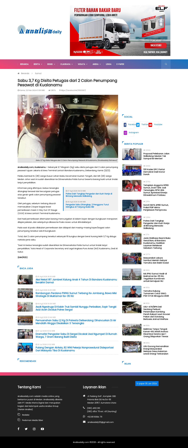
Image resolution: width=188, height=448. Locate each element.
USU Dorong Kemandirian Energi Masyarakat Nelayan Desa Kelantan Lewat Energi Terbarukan (156, 350)
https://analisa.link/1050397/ (73, 90)
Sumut (38, 73)
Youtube (156, 124)
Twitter (143, 124)
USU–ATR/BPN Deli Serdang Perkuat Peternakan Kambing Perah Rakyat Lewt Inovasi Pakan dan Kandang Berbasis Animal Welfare (156, 313)
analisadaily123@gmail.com (101, 422)
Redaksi (25, 415)
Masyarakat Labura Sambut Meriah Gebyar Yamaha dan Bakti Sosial (156, 260)
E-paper (120, 64)
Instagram (131, 132)
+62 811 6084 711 (94, 416)
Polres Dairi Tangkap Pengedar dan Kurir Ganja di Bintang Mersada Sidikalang (89, 194)
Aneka (96, 64)
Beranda (24, 64)
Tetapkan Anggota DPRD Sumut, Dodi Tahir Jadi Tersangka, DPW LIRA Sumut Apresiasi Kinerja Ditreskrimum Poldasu (156, 190)
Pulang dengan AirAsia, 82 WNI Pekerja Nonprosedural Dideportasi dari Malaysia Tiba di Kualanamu (75, 349)
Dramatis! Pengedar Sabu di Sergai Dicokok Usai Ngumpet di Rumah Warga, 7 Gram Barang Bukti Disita (76, 335)
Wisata (82, 64)
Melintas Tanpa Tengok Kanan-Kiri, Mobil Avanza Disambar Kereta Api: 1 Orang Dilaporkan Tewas (155, 333)
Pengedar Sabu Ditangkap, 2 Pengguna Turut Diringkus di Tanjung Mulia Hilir (87, 205)
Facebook (131, 124)
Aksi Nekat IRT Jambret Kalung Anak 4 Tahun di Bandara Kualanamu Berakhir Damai (76, 281)
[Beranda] (40, 29)
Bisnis (50, 64)
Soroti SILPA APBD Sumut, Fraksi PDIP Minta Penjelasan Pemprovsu (156, 207)
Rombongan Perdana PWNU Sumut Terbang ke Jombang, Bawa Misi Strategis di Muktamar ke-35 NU (76, 295)
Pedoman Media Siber (32, 420)
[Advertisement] (146, 91)
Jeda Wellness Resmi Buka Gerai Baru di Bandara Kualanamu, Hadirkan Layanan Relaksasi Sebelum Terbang (156, 243)
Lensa (108, 64)
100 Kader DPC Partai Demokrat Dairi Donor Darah (154, 172)
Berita (37, 64)
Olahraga (65, 64)
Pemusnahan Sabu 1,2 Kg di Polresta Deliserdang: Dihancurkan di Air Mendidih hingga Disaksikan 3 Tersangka (76, 322)
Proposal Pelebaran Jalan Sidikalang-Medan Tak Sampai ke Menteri (156, 156)
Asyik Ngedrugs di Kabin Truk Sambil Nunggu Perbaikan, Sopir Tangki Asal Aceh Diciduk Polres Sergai (76, 308)
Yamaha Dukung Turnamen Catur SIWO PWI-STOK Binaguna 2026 (156, 293)
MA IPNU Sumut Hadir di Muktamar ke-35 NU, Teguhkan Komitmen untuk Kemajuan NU (155, 277)
